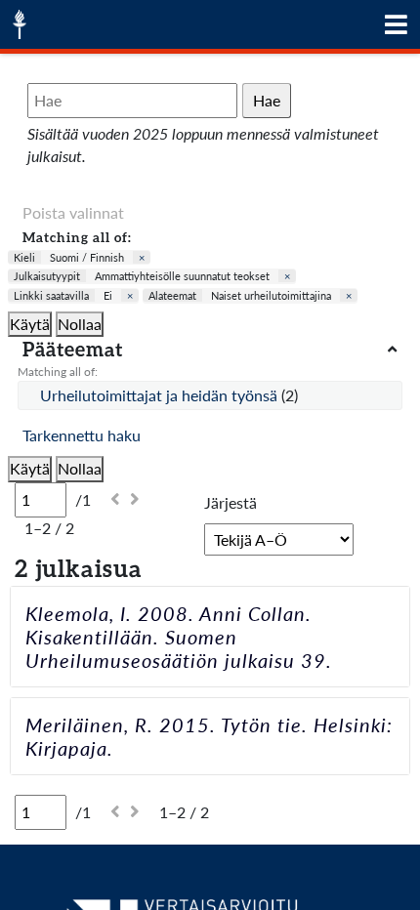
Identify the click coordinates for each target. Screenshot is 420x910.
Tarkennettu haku (81, 435)
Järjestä (230, 502)
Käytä (30, 323)
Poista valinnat (73, 212)
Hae (266, 100)
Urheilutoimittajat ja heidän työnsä (160, 395)
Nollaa (80, 323)
